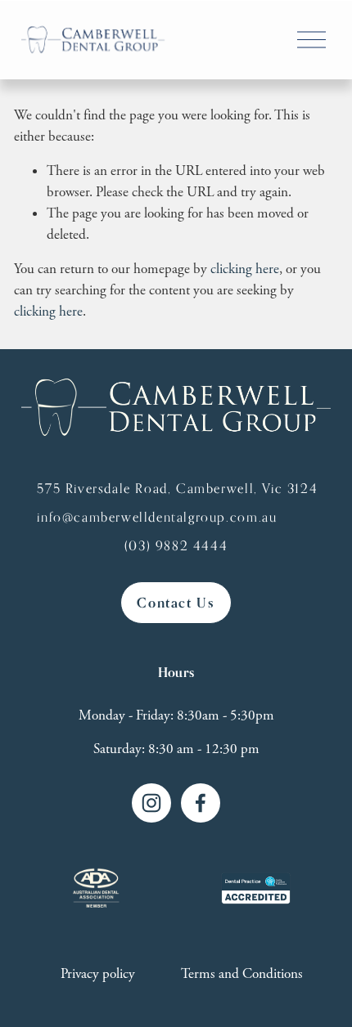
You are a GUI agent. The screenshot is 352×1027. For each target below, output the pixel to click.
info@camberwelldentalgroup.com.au (157, 517)
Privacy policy (98, 974)
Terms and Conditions (242, 974)
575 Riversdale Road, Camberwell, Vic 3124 (177, 488)
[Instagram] (151, 803)
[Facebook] (200, 803)
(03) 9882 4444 (176, 545)
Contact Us (176, 602)
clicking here (244, 269)
